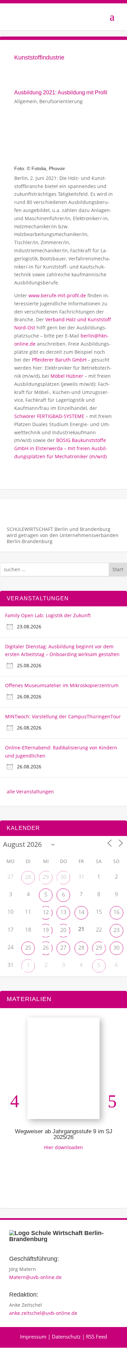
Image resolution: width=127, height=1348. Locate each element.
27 (63, 947)
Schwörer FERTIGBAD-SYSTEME (49, 416)
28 (28, 877)
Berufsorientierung (61, 101)
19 (46, 930)
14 (81, 912)
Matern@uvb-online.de (35, 1277)
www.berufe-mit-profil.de (57, 295)
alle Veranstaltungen (30, 791)
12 (46, 912)
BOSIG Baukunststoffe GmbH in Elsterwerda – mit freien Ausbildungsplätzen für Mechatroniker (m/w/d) (60, 448)
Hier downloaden (63, 1147)
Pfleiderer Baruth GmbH (59, 359)
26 (46, 947)
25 (28, 947)
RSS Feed (96, 1336)
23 (116, 930)
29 (46, 877)
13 (63, 912)
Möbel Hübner (66, 376)
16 (116, 912)
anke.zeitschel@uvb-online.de (43, 1313)
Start (117, 569)
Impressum (33, 1336)
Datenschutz (66, 1336)
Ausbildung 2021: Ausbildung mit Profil (60, 92)
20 (63, 930)
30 (63, 877)
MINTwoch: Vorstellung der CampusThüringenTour (63, 716)
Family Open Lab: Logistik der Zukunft (48, 615)
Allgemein (25, 101)
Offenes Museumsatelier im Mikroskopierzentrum (62, 685)
